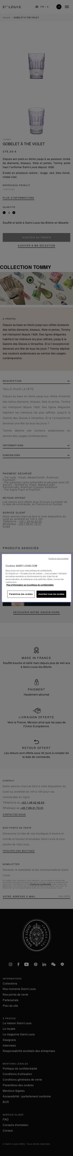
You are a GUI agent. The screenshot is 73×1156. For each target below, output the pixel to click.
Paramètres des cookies (21, 594)
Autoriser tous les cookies (51, 594)
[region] (36, 578)
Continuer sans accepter (59, 558)
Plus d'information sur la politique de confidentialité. (30, 585)
